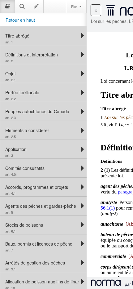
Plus (75, 6)
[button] (96, 10)
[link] (42, 35)
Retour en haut (20, 20)
